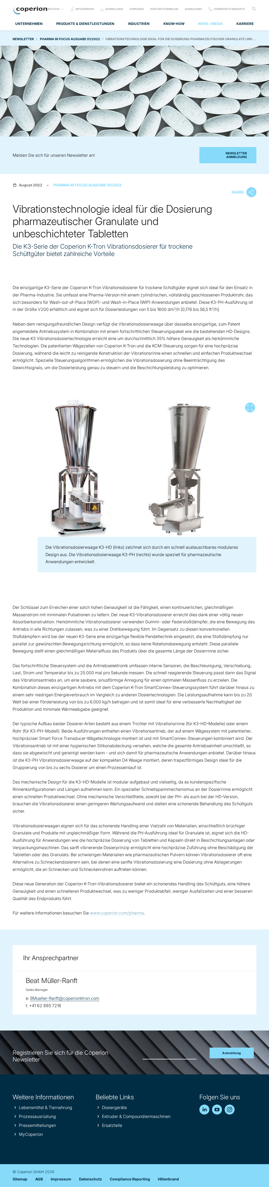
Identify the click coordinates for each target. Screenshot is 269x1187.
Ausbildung (193, 9)
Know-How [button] (173, 24)
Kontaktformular (164, 9)
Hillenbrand (168, 1179)
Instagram (230, 1110)
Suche (253, 9)
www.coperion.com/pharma (117, 913)
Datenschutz (90, 1179)
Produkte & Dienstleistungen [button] (85, 24)
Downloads (114, 9)
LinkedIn (204, 1110)
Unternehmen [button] (29, 24)
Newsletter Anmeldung (236, 155)
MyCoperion (85, 9)
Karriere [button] (245, 24)
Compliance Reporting (130, 1179)
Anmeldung (231, 1053)
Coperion (30, 10)
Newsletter (23, 39)
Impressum (61, 1179)
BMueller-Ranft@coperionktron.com (64, 998)
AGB (39, 1179)
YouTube (217, 1110)
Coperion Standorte (229, 9)
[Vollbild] (134, 468)
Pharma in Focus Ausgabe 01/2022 (70, 39)
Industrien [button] (138, 24)
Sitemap (20, 1179)
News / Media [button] (210, 24)
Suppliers (137, 9)
